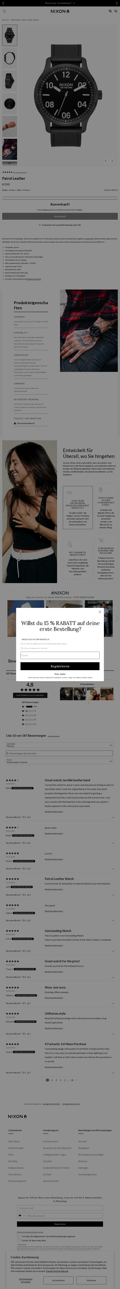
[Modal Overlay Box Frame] (60, 644)
